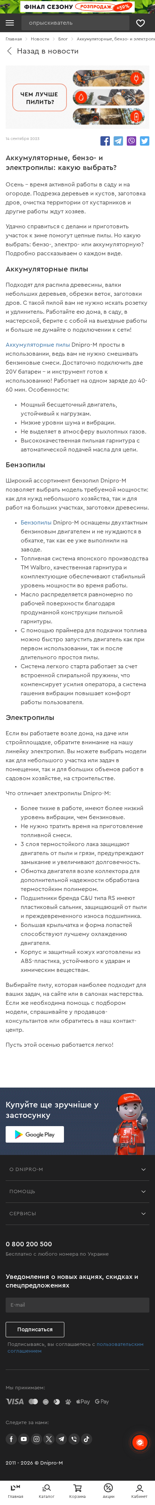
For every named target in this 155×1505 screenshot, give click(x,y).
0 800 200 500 (29, 1244)
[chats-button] (139, 1442)
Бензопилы (36, 523)
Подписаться (35, 1329)
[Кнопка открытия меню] (10, 22)
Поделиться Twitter (144, 141)
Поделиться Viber (131, 141)
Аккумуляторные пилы (38, 345)
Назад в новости (48, 51)
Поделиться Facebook (105, 141)
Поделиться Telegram (118, 141)
